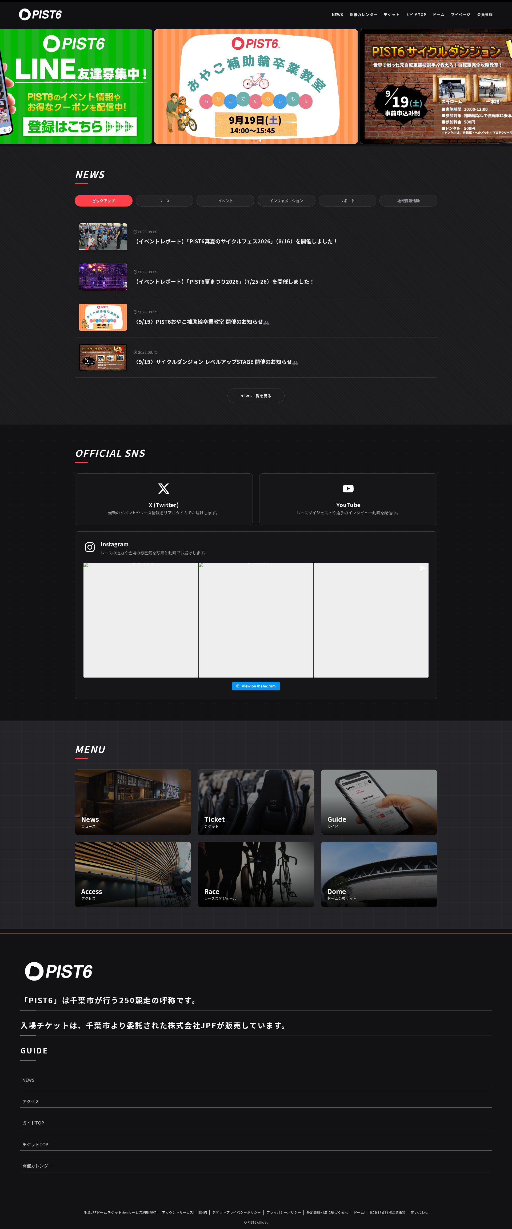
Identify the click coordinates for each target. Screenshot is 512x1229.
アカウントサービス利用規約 (184, 1212)
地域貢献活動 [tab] (408, 200)
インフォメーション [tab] (286, 200)
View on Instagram (259, 686)
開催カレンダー (37, 1165)
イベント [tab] (225, 200)
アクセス (30, 1101)
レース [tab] (164, 200)
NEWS (28, 1080)
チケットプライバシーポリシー (236, 1212)
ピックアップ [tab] (103, 200)
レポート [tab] (347, 200)
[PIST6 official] (41, 14)
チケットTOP (35, 1144)
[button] (252, 140)
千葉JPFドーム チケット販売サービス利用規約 (120, 1212)
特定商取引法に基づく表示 (327, 1212)
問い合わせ (419, 1212)
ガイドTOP (33, 1122)
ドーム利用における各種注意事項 (380, 1212)
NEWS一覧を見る (256, 395)
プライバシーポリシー (283, 1212)
